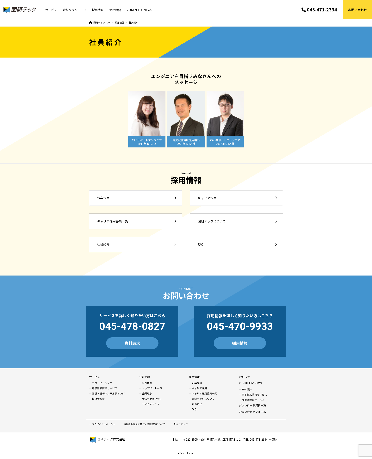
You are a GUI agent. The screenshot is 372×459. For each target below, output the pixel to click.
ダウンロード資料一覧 (252, 405)
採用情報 (97, 10)
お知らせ (244, 377)
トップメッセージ (152, 388)
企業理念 (147, 393)
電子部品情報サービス (104, 388)
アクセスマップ (150, 404)
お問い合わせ (357, 9)
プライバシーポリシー (103, 424)
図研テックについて (212, 221)
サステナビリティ (152, 398)
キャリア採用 (207, 197)
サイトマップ (181, 424)
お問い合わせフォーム (252, 411)
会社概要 (115, 10)
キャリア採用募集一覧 (112, 221)
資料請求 (132, 343)
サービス (51, 10)
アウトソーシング (102, 383)
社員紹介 (103, 244)
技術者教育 (98, 398)
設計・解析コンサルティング (108, 393)
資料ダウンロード (74, 10)
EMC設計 (247, 389)
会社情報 (144, 377)
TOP (101, 22)
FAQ (200, 244)
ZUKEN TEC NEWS (139, 10)
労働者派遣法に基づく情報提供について (144, 424)
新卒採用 (103, 197)
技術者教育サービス (253, 400)
